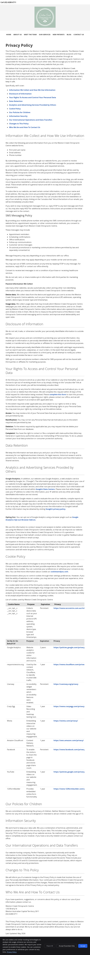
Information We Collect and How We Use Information (32, 90)
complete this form (57, 394)
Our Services (44, 34)
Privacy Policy (12, 952)
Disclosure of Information (20, 94)
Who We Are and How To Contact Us (24, 127)
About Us (17, 34)
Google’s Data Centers (45, 489)
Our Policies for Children (19, 112)
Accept (82, 946)
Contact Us (79, 34)
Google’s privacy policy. (56, 509)
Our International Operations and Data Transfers (30, 120)
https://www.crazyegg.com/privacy (69, 706)
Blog (69, 34)
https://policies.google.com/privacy (69, 647)
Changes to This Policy (19, 123)
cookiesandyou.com (59, 571)
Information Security (18, 116)
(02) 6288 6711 (10, 2)
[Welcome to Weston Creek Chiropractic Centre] (45, 27)
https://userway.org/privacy (66, 684)
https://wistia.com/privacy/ (66, 721)
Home (8, 34)
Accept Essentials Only (67, 946)
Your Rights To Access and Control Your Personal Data (32, 97)
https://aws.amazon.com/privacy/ (69, 740)
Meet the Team (30, 34)
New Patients (58, 34)
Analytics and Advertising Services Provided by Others (32, 105)
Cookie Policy (15, 108)
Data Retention (16, 101)
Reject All (50, 946)
